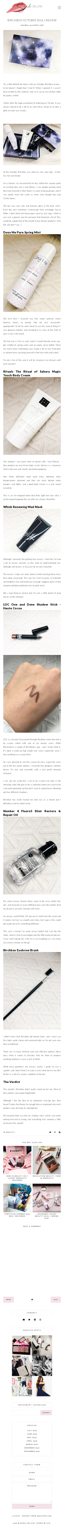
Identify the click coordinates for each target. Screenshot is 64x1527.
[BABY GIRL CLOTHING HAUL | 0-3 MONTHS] (22, 1395)
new (8, 1299)
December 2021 (32, 1448)
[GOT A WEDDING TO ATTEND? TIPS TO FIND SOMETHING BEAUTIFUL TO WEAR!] (42, 1395)
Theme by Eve (43, 1523)
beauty (10, 1132)
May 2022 (32, 1437)
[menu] (59, 7)
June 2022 (32, 1434)
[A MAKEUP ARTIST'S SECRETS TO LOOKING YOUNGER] (42, 1375)
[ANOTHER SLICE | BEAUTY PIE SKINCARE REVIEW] (42, 1355)
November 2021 (32, 1451)
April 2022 (32, 1441)
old (56, 1299)
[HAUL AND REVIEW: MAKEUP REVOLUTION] (22, 1355)
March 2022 (32, 1444)
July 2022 (32, 1430)
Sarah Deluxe (27, 1523)
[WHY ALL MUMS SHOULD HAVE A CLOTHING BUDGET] (22, 1375)
